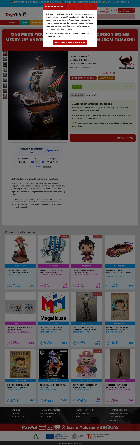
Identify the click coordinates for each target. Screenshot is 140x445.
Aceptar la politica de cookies (70, 43)
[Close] (94, 6)
